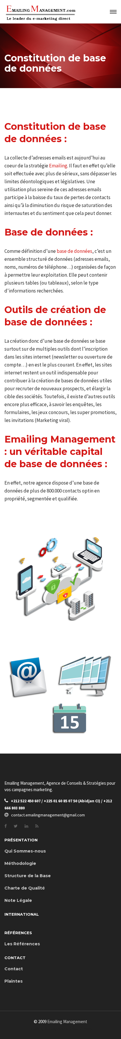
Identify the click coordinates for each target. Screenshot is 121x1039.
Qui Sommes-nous (25, 851)
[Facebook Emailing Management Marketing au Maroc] (5, 826)
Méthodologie (20, 863)
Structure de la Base (27, 875)
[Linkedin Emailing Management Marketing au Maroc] (26, 826)
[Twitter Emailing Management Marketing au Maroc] (16, 826)
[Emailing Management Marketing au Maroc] (36, 826)
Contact (13, 968)
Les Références (22, 943)
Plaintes (13, 981)
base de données (74, 251)
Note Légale (18, 900)
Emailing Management (67, 1021)
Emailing (58, 165)
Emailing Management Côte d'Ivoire (60, 1028)
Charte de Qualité (24, 888)
